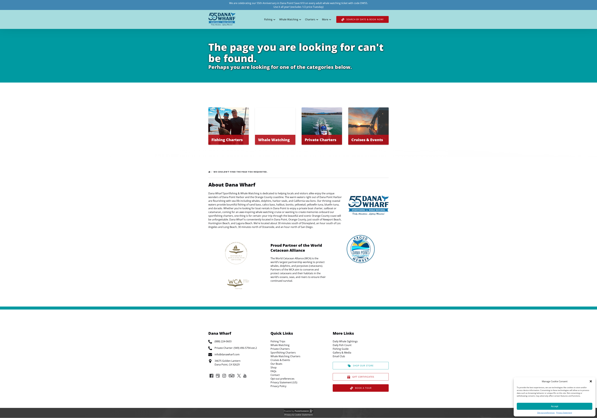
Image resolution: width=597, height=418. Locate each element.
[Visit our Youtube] (244, 376)
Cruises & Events (280, 360)
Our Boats (276, 363)
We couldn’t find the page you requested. (240, 171)
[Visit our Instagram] (224, 376)
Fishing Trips (278, 341)
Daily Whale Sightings (345, 341)
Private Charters (280, 349)
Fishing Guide (341, 349)
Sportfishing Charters (283, 352)
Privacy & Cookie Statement (298, 414)
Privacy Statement (564, 412)
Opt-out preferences (546, 412)
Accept (554, 406)
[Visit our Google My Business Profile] (218, 376)
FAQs (273, 371)
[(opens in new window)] (361, 237)
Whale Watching (280, 345)
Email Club (339, 356)
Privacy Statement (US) (284, 382)
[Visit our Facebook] (211, 376)
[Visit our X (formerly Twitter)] (239, 376)
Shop (274, 367)
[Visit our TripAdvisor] (232, 376)
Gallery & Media (342, 352)
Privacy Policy (278, 386)
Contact (275, 375)
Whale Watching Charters (285, 356)
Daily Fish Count (342, 345)
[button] (590, 381)
